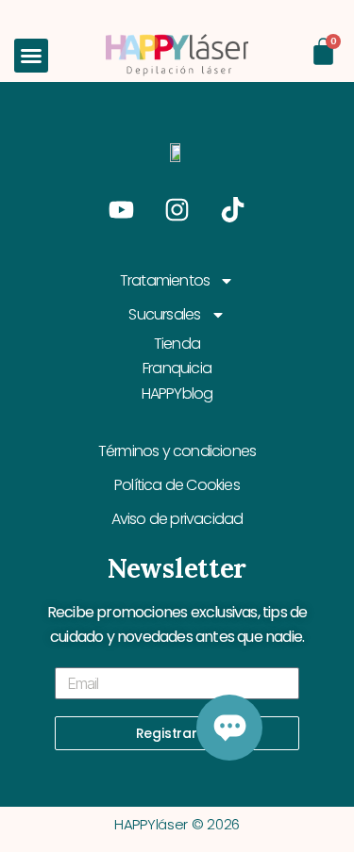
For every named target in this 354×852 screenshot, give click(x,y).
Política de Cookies (177, 485)
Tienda (177, 343)
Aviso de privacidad (177, 519)
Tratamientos (165, 280)
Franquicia (177, 368)
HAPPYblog (177, 393)
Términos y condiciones (177, 451)
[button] (31, 56)
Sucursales (164, 314)
